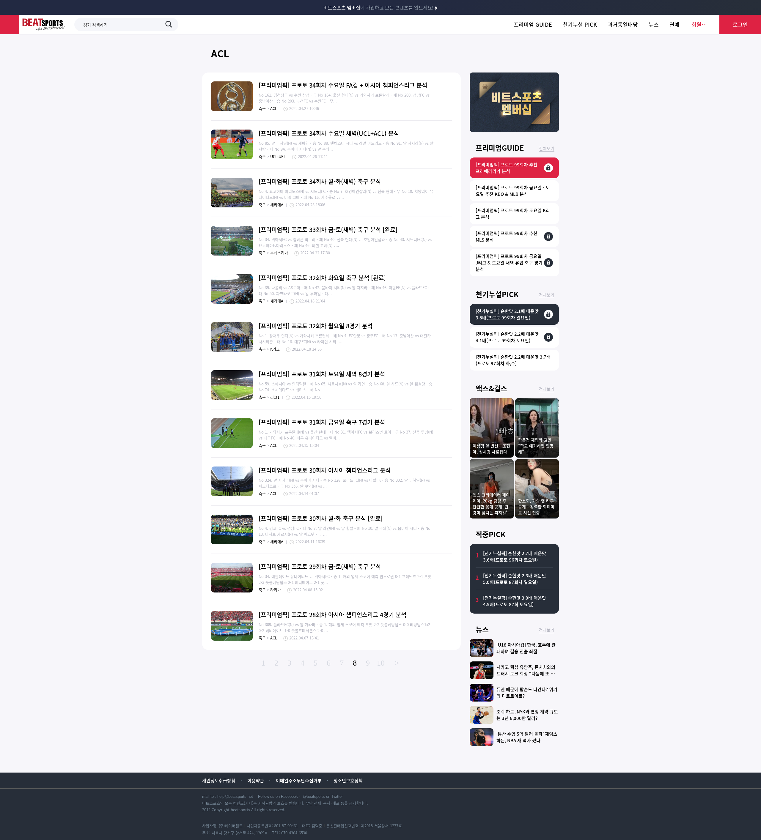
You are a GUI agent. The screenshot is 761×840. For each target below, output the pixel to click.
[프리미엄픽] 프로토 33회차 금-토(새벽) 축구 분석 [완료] (328, 229)
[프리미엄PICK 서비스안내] (514, 129)
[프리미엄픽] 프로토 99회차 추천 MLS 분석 (506, 236)
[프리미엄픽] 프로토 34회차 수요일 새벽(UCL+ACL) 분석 (329, 133)
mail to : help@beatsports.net (227, 796)
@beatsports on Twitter (323, 796)
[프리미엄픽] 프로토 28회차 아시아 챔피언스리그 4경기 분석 (332, 614)
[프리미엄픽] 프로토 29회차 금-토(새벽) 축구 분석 (320, 566)
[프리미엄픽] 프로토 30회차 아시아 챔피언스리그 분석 (325, 470)
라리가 (275, 589)
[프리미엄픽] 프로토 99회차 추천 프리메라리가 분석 (506, 167)
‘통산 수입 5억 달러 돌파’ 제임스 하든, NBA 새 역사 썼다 (526, 737)
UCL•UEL (278, 156)
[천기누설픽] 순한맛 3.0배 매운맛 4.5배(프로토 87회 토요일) (514, 601)
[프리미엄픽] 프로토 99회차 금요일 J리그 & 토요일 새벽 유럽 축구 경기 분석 (509, 262)
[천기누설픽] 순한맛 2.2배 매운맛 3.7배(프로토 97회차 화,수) (513, 360)
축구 (262, 108)
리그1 (274, 397)
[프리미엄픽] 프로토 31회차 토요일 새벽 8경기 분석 (322, 374)
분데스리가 (279, 253)
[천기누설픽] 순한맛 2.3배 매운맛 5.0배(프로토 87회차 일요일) (514, 578)
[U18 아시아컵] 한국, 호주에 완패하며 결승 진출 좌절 (526, 648)
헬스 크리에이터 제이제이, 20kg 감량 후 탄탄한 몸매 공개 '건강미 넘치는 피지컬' (491, 504)
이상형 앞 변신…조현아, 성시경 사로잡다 (491, 449)
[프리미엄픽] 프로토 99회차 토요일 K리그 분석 (513, 213)
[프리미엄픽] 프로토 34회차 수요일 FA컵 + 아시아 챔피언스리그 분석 (343, 85)
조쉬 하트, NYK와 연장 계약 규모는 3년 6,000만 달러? (527, 714)
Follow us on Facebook (278, 796)
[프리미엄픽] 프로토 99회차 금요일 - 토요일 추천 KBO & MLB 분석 (513, 190)
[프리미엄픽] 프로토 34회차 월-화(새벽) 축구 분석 (320, 181)
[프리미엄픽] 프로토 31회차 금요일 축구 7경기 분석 (322, 422)
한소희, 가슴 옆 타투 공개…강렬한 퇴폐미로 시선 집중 (536, 507)
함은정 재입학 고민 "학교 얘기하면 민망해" (536, 446)
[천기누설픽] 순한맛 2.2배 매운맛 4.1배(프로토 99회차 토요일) (507, 337)
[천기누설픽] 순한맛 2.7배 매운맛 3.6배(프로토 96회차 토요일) (514, 556)
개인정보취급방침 (218, 780)
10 (381, 663)
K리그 (275, 349)
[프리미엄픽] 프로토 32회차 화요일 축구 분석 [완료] (322, 277)
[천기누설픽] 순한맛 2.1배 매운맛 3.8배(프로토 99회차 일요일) (507, 314)
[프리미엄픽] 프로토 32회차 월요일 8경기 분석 (315, 325)
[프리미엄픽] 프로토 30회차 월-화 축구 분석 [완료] (321, 518)
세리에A (276, 204)
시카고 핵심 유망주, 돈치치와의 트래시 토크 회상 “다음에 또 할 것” (525, 673)
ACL (220, 53)
